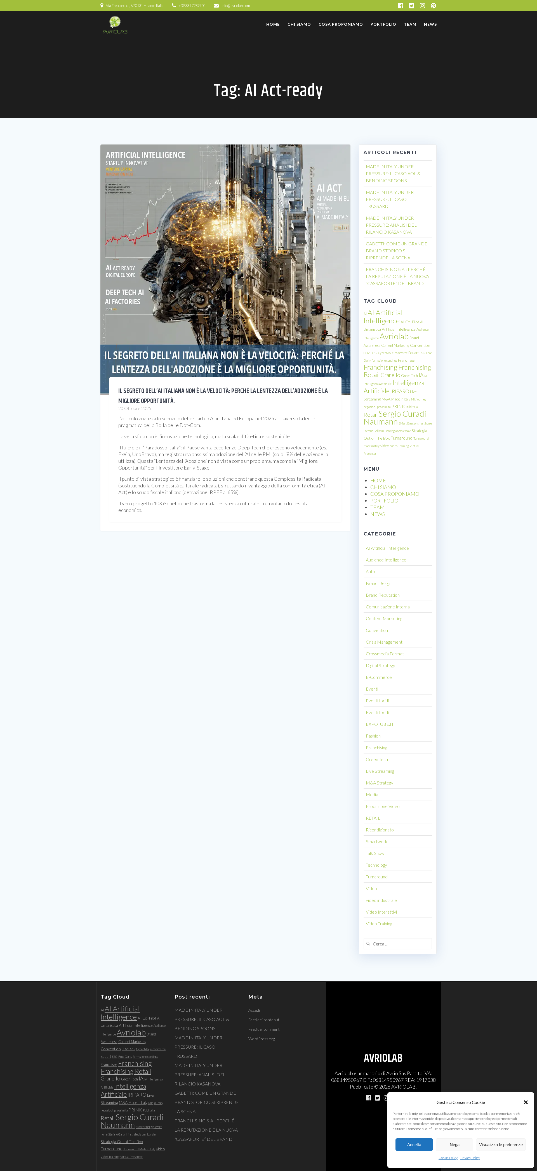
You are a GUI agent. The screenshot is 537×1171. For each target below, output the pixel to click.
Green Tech (409, 375)
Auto (370, 571)
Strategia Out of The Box (122, 1141)
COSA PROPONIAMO (341, 24)
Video (371, 888)
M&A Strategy (379, 782)
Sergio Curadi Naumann (395, 417)
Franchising (380, 367)
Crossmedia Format (385, 653)
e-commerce (400, 353)
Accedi (254, 1010)
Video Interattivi (381, 911)
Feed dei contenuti (264, 1019)
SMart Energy (407, 423)
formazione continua (384, 360)
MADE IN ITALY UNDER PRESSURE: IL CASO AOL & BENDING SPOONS (393, 173)
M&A (386, 399)
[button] (526, 1102)
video (384, 445)
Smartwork (376, 841)
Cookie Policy (448, 1158)
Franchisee (406, 360)
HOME (273, 24)
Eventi (372, 688)
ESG (422, 353)
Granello (390, 375)
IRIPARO (399, 391)
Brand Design (379, 583)
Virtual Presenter (131, 1156)
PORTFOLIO (383, 24)
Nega (455, 1144)
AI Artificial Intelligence (383, 316)
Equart (413, 352)
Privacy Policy (470, 1158)
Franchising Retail (126, 1071)
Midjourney (418, 399)
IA (421, 375)
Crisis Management (384, 641)
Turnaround (402, 437)
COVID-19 (370, 353)
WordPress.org (261, 1038)
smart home (424, 423)
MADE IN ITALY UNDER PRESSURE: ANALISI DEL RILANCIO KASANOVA (391, 224)
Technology (376, 864)
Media (372, 794)
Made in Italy (400, 399)
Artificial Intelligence (399, 329)
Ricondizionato (380, 829)
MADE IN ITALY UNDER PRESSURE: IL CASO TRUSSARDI (390, 199)
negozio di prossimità (377, 407)
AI (365, 314)
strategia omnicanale (398, 431)
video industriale (381, 900)
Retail (371, 414)
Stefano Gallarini (374, 431)
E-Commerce (379, 677)
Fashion (373, 735)
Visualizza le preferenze (501, 1144)
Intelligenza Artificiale (123, 1090)
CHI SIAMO (299, 24)
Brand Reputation (383, 595)
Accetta (414, 1144)
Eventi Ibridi (377, 700)
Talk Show (375, 853)
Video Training (399, 446)
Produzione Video (383, 806)
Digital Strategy (380, 665)
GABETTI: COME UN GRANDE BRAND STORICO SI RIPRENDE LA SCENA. (396, 250)
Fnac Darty (125, 1056)
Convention (420, 345)
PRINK (398, 406)
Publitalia (412, 407)
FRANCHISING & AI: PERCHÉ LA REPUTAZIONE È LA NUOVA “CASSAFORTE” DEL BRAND (397, 276)
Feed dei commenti (264, 1029)
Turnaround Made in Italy (139, 1149)
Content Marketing (395, 345)
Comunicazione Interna (388, 606)
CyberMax (384, 353)
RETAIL (373, 818)
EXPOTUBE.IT (380, 724)
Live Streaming (380, 771)
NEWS (430, 24)
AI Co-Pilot (410, 321)
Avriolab (394, 336)
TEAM (410, 24)
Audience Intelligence (386, 559)
